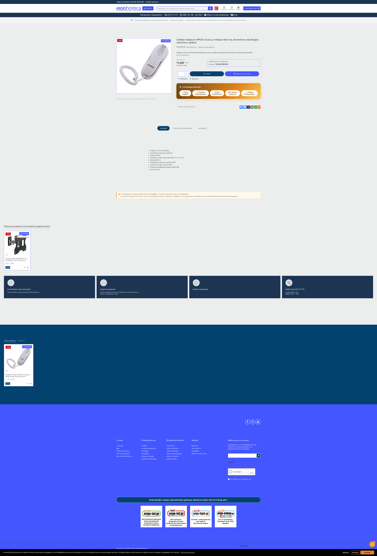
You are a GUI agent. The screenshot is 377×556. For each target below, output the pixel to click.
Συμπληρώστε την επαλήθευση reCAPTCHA (241, 467)
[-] (186, 75)
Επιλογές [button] (355, 552)
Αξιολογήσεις (202, 128)
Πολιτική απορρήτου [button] (187, 552)
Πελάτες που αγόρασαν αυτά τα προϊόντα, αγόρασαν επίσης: (27, 226)
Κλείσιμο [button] (346, 552)
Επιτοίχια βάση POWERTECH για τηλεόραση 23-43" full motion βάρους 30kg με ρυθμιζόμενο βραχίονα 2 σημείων (16, 259)
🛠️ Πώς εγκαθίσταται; (217, 93)
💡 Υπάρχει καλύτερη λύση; (249, 93)
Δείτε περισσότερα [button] (182, 55)
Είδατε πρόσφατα (10, 341)
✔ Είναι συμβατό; (185, 93)
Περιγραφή (163, 128)
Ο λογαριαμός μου (148, 440)
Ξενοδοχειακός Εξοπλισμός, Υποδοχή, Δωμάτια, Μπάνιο (151, 20)
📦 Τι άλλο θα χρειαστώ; (232, 93)
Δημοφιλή (21, 341)
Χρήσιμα (195, 440)
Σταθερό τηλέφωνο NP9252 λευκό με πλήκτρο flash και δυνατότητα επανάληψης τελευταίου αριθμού (17, 375)
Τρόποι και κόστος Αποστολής (182, 128)
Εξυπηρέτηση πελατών (175, 440)
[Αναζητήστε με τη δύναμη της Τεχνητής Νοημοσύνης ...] (210, 8)
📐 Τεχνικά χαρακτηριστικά (200, 93)
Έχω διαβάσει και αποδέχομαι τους (242, 480)
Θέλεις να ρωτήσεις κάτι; (187, 106)
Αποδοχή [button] (367, 552)
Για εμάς (119, 440)
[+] (186, 72)
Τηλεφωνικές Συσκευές (176, 20)
